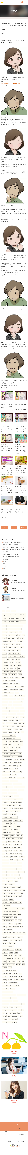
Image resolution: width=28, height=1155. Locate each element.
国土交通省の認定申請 (18, 808)
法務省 (13, 644)
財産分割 (13, 650)
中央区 (15, 955)
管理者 (10, 765)
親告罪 (13, 717)
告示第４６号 (20, 893)
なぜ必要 (11, 1007)
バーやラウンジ (5, 747)
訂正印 (4, 668)
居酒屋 (22, 698)
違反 (3, 723)
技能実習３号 (16, 829)
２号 (23, 1010)
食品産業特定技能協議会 (7, 820)
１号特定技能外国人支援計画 (15, 1004)
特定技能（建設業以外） (7, 783)
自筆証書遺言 (18, 644)
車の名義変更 (11, 720)
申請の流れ (22, 759)
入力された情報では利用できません (9, 878)
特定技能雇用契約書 (6, 847)
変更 (13, 832)
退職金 (15, 917)
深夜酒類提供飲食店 (14, 689)
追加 (20, 805)
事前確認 (12, 677)
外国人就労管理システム (18, 820)
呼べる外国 (9, 805)
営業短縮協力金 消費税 (7, 683)
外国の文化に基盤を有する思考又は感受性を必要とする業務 (14, 890)
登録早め (18, 826)
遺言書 (6, 517)
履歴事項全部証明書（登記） (8, 920)
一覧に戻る (14, 527)
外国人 (10, 701)
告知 (3, 759)
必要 (14, 964)
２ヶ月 (12, 708)
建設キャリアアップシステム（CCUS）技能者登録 (12, 865)
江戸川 (10, 635)
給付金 (11, 641)
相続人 (23, 635)
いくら (15, 859)
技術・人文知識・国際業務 (19, 695)
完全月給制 (5, 744)
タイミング (19, 862)
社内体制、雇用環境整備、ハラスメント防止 (13, 556)
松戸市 (15, 732)
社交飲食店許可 (5, 689)
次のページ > (23, 527)
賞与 (16, 920)
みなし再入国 (20, 701)
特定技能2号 (15, 805)
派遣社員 (4, 896)
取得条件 (16, 881)
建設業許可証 (5, 899)
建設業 (21, 741)
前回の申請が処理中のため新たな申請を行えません (12, 802)
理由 (22, 878)
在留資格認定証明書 (6, 756)
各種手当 (21, 850)
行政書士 (7, 611)
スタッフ (14, 626)
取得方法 (4, 841)
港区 (9, 714)
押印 (14, 862)
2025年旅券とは (18, 949)
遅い (15, 923)
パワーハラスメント (6, 726)
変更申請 (16, 952)
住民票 (9, 638)
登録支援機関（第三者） (13, 982)
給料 (19, 668)
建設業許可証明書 (14, 856)
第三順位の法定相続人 (7, 771)
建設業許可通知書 (6, 856)
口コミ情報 (5, 1019)
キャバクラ (5, 714)
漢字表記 (10, 844)
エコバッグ (16, 647)
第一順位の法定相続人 (7, 774)
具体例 (13, 726)
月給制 (20, 765)
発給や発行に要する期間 (7, 826)
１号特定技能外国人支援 (7, 1001)
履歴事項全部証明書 (6, 905)
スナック (17, 692)
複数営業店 (15, 765)
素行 (15, 893)
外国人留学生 (21, 790)
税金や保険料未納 (6, 823)
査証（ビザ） (13, 823)
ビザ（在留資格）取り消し (15, 811)
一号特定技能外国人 (21, 994)
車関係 (4, 568)
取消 (12, 875)
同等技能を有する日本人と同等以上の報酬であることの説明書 (14, 933)
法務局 (10, 653)
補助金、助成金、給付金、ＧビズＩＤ (11, 554)
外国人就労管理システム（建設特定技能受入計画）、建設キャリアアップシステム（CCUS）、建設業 (14, 542)
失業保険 (4, 961)
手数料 (19, 958)
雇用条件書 (14, 847)
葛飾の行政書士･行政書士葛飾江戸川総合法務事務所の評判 (13, 618)
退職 (19, 859)
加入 (14, 826)
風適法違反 (23, 711)
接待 (19, 732)
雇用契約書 (5, 982)
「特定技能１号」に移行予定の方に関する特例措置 (12, 762)
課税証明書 (20, 756)
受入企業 (19, 841)
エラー (4, 805)
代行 (19, 635)
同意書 (4, 862)
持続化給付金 (20, 641)
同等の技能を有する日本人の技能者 (14, 896)
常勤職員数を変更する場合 (8, 955)
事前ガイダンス (5, 1004)
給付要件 (20, 674)
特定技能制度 (5, 1007)
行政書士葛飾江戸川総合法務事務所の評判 (10, 911)
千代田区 (13, 714)
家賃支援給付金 (13, 665)
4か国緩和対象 (5, 641)
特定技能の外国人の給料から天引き (9, 994)
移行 (10, 832)
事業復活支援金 (5, 677)
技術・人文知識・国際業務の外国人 (9, 777)
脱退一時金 (20, 838)
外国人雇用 (16, 796)
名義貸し (21, 729)
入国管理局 (22, 638)
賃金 (15, 668)
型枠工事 (20, 976)
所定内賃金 (16, 850)
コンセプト (13, 611)
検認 (3, 659)
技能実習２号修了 (6, 835)
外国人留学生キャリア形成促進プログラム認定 (11, 887)
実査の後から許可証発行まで (16, 753)
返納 (3, 881)
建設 (9, 1019)
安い (23, 1004)
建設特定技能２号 (15, 1016)
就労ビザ (11, 695)
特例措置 (11, 808)
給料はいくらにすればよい (8, 796)
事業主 (20, 723)
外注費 (16, 768)
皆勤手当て (10, 850)
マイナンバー (17, 662)
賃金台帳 (9, 937)
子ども (4, 735)
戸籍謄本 (4, 638)
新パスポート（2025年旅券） (8, 946)
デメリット (5, 765)
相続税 (4, 698)
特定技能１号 (5, 832)
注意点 (11, 668)
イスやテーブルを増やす (13, 750)
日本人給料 (11, 768)
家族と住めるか (5, 790)
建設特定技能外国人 (12, 793)
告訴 (4, 563)
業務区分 (4, 850)
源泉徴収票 (5, 793)
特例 (8, 708)
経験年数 (13, 961)
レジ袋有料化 (10, 647)
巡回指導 (17, 985)
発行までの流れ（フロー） (8, 829)
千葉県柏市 (8, 717)
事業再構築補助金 (6, 671)
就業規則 (19, 923)
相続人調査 (15, 774)
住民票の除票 (5, 662)
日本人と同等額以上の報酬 (8, 893)
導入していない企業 (12, 656)
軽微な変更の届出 (6, 753)
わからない (17, 659)
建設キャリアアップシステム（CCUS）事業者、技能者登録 (13, 908)
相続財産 (22, 647)
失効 (18, 878)
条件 (3, 811)
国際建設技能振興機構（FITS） (8, 985)
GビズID (17, 711)
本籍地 (12, 659)
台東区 (10, 741)
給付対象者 (5, 674)
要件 (8, 668)
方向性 (4, 650)
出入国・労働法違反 (14, 780)
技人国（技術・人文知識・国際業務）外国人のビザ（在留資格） (14, 547)
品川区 (9, 1016)
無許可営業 (5, 732)
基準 (7, 1013)
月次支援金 (19, 671)
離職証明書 (18, 964)
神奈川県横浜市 (10, 958)
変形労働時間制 (16, 926)
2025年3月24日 (5, 943)
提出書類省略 (21, 856)
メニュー (9, 626)
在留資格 (4, 875)
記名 (11, 862)
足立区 (15, 744)
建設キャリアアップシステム (8, 686)
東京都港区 (23, 717)
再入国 (15, 701)
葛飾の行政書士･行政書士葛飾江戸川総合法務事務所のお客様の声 (13, 622)
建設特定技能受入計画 (18, 844)
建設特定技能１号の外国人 (8, 917)
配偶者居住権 (16, 759)
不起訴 (4, 729)
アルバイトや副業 (21, 777)
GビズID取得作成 (6, 711)
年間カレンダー (10, 929)
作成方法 (19, 847)
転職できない (21, 872)
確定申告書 (17, 677)
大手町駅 (4, 1016)
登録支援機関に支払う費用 (8, 991)
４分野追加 (18, 832)
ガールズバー (5, 701)
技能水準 (19, 1013)
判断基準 (10, 732)
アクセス (4, 629)
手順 (17, 638)
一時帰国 (12, 835)
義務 (23, 723)
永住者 (7, 811)
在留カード (5, 844)
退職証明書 (5, 967)
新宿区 (20, 955)
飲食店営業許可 (6, 551)
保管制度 (14, 653)
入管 (15, 958)
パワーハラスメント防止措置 (11, 723)
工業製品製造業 (5, 940)
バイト (18, 698)
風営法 (15, 783)
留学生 (14, 698)
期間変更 (4, 814)
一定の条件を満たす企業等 (19, 979)
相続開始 (10, 744)
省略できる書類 (5, 859)
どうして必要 (5, 808)
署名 (8, 862)
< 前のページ (4, 527)
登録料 (11, 859)
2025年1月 (5, 923)
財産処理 (8, 650)
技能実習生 (20, 783)
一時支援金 (13, 671)
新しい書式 (10, 979)
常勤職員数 (11, 899)
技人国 (9, 961)
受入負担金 (12, 988)
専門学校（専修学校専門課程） (8, 884)
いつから (18, 961)
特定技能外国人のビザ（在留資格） (11, 544)
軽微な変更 (20, 744)
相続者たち (5, 635)
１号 (19, 1010)
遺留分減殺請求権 (21, 656)
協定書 (4, 929)
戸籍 (3, 838)
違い (3, 1013)
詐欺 (15, 641)
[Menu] (25, 1)
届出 (23, 859)
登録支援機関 (14, 1019)
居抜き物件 (5, 741)
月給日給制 (18, 747)
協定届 (21, 926)
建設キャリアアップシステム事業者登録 (13, 853)
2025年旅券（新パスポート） (8, 949)
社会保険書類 (21, 686)
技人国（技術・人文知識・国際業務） (10, 970)
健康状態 (14, 1013)
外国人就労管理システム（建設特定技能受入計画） (12, 902)
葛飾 (3, 611)
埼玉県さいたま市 (20, 714)
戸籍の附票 (11, 662)
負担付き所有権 (9, 759)
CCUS (16, 686)
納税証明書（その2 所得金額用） (9, 680)
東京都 (21, 1016)
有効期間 (17, 835)
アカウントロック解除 (12, 814)
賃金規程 (4, 926)
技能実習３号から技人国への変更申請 (10, 1022)
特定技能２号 (19, 937)
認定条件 (9, 841)
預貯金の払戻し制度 (6, 644)
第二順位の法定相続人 (17, 771)
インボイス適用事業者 (11, 735)
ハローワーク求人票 (13, 976)
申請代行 (12, 711)
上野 (22, 732)
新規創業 (7, 659)
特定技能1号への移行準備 (12, 872)
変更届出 (11, 952)
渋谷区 (4, 958)
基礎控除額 (9, 698)
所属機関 (14, 841)
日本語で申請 (14, 1010)
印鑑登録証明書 (5, 665)
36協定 (4, 964)
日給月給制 (12, 747)
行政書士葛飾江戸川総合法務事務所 (14, 629)
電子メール (14, 756)
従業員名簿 (5, 750)
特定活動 (4, 872)
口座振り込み (15, 973)
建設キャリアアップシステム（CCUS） (10, 817)
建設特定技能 (5, 768)
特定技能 (18, 650)
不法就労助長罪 (18, 708)
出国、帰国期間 (5, 780)
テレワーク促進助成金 (13, 674)
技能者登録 (21, 689)
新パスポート (12, 943)
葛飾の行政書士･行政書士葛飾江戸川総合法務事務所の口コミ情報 (13, 615)
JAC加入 (20, 920)
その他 (4, 566)
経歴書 (14, 937)
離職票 (23, 964)
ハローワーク (5, 976)
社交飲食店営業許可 (6, 692)
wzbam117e (17, 875)
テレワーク (5, 656)
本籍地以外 (8, 838)
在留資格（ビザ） (9, 881)
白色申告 (22, 677)
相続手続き (3, 517)
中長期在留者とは (13, 790)
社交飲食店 (16, 729)
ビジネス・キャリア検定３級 (15, 940)
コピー (21, 720)
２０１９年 (5, 653)
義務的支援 (16, 1001)
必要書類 (19, 665)
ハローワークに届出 (6, 799)
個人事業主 (9, 964)
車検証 (16, 720)
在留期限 (4, 708)
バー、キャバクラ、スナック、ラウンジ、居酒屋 (14, 549)
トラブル (10, 967)
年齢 (10, 1013)
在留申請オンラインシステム (17, 799)
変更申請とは (5, 952)
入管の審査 (10, 923)
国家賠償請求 (9, 729)
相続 (20, 632)
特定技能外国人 (16, 741)
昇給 (3, 853)
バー (13, 692)
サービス (4, 626)
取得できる (14, 838)
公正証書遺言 (5, 695)
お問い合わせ (5, 632)
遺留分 (19, 653)
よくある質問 (20, 626)
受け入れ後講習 (5, 988)
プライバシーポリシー (13, 632)
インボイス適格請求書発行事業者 (9, 738)
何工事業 (4, 979)
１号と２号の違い (17, 1007)
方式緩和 (4, 647)
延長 (22, 835)
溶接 (23, 961)
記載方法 (4, 937)
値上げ (23, 958)
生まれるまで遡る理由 (20, 726)
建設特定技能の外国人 (7, 973)
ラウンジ (18, 738)
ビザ (8, 875)
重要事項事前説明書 (6, 1010)
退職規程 (9, 926)
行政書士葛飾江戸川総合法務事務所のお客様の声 (12, 914)
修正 (20, 973)
